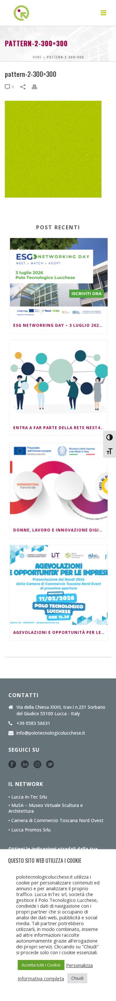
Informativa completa (41, 978)
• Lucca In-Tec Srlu (27, 797)
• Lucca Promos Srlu (29, 830)
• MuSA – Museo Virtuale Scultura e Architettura (45, 808)
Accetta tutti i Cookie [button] (41, 965)
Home (37, 57)
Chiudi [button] (77, 978)
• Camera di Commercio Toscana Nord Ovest (55, 820)
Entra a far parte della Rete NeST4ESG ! (60, 427)
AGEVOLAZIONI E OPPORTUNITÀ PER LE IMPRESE (60, 632)
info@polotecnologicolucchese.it (50, 733)
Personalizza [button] (79, 965)
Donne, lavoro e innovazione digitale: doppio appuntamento (60, 530)
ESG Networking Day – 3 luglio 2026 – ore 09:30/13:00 (60, 325)
